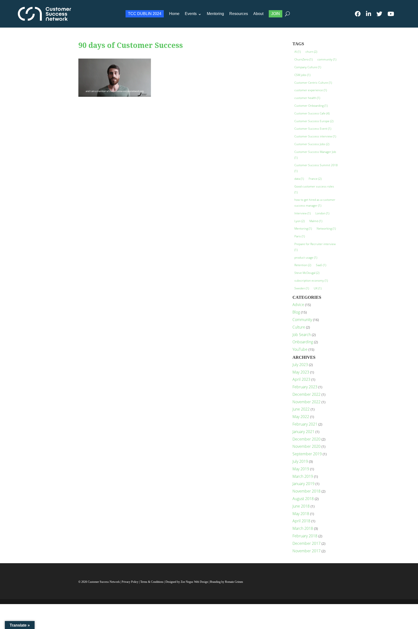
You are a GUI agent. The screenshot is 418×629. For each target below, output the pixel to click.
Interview (302, 213)
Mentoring (215, 14)
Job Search (301, 334)
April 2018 (301, 521)
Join (275, 14)
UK (317, 288)
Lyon (299, 221)
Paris (299, 236)
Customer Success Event (312, 129)
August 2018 (303, 498)
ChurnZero (303, 59)
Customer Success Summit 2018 (316, 168)
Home (174, 14)
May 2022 (300, 416)
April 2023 (301, 379)
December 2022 (306, 394)
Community (302, 319)
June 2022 (301, 409)
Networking (326, 228)
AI (297, 52)
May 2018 (300, 513)
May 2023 (300, 372)
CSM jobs (302, 75)
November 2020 (306, 446)
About (258, 14)
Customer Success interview (315, 136)
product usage (305, 257)
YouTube (299, 349)
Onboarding (302, 341)
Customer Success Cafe (311, 113)
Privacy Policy (130, 582)
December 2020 (306, 439)
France (315, 179)
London (322, 213)
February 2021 (304, 424)
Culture (298, 327)
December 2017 (306, 543)
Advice (298, 304)
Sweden (301, 288)
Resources (238, 14)
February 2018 (304, 536)
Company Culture (307, 67)
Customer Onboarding (311, 106)
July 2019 (300, 461)
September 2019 (307, 454)
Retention (302, 265)
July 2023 (300, 364)
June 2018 (301, 506)
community (326, 59)
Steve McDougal (306, 273)
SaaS (321, 265)
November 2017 (306, 551)
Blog (296, 312)
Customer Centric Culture (313, 83)
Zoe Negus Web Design (195, 582)
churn (311, 52)
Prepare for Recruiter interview (315, 247)
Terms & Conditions (152, 582)
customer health (307, 98)
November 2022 (306, 401)
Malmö (315, 221)
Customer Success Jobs (311, 144)
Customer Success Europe (313, 121)
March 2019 (302, 476)
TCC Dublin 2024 (144, 14)
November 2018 (306, 491)
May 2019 (300, 469)
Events (191, 14)
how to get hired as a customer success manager (314, 203)
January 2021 (303, 431)
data (299, 179)
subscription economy (311, 280)
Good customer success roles (314, 189)
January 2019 (303, 483)
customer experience (310, 90)
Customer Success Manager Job (315, 155)
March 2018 (302, 528)
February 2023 (304, 386)
